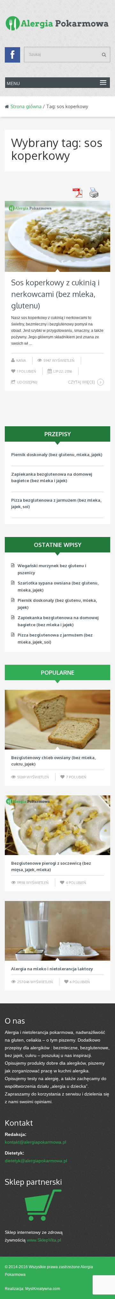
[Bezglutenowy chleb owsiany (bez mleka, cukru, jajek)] (57, 719)
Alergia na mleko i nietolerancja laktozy (52, 968)
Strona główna (26, 106)
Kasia (21, 360)
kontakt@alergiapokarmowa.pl (35, 1142)
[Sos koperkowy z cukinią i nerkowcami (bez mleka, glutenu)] (57, 236)
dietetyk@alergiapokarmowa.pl (36, 1160)
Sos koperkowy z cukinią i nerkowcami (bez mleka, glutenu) (55, 293)
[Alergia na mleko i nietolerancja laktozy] (57, 931)
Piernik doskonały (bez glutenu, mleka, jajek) (56, 454)
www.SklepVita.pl (44, 1240)
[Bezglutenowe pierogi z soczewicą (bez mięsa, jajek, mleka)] (57, 825)
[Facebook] (12, 56)
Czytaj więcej (81, 382)
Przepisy (57, 433)
